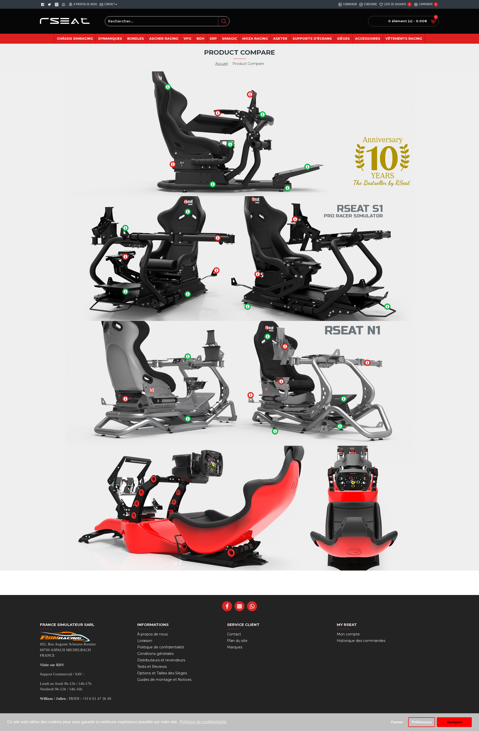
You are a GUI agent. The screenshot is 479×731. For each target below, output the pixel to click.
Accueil (221, 63)
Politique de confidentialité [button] (203, 722)
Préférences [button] (422, 722)
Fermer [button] (397, 722)
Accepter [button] (454, 722)
